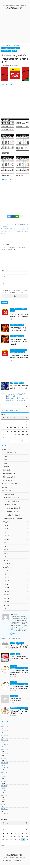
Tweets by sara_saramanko (10, 638)
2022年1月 (4, 758)
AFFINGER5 (24, 860)
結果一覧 (5, 226)
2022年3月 (4, 749)
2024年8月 (4, 726)
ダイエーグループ (18, 229)
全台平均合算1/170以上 (19, 231)
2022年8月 (4, 735)
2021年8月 (4, 781)
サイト (3, 283)
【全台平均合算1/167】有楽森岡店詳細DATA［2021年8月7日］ (19, 358)
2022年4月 (4, 744)
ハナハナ (11, 231)
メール (4, 276)
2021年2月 (4, 809)
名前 (3, 270)
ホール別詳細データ (14, 224)
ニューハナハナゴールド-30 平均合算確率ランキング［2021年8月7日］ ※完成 (19, 712)
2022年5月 (4, 740)
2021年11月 (4, 767)
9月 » (22, 441)
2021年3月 (4, 804)
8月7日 (11, 229)
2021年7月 (4, 786)
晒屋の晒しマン (16, 8)
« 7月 (7, 441)
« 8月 (2, 845)
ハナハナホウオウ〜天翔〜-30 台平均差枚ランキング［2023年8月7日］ (19, 672)
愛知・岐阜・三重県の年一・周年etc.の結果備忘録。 (15, 857)
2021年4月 (4, 800)
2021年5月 (4, 795)
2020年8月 (4, 813)
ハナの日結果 (6, 224)
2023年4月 (4, 731)
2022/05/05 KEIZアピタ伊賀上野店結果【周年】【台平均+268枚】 (19, 341)
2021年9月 (4, 777)
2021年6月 (4, 790)
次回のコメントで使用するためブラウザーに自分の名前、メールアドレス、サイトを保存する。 (14, 291)
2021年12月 (4, 763)
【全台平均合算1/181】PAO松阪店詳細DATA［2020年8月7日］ (19, 316)
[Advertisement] (15, 27)
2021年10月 (4, 772)
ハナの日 (6, 231)
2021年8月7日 (6, 229)
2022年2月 (4, 754)
